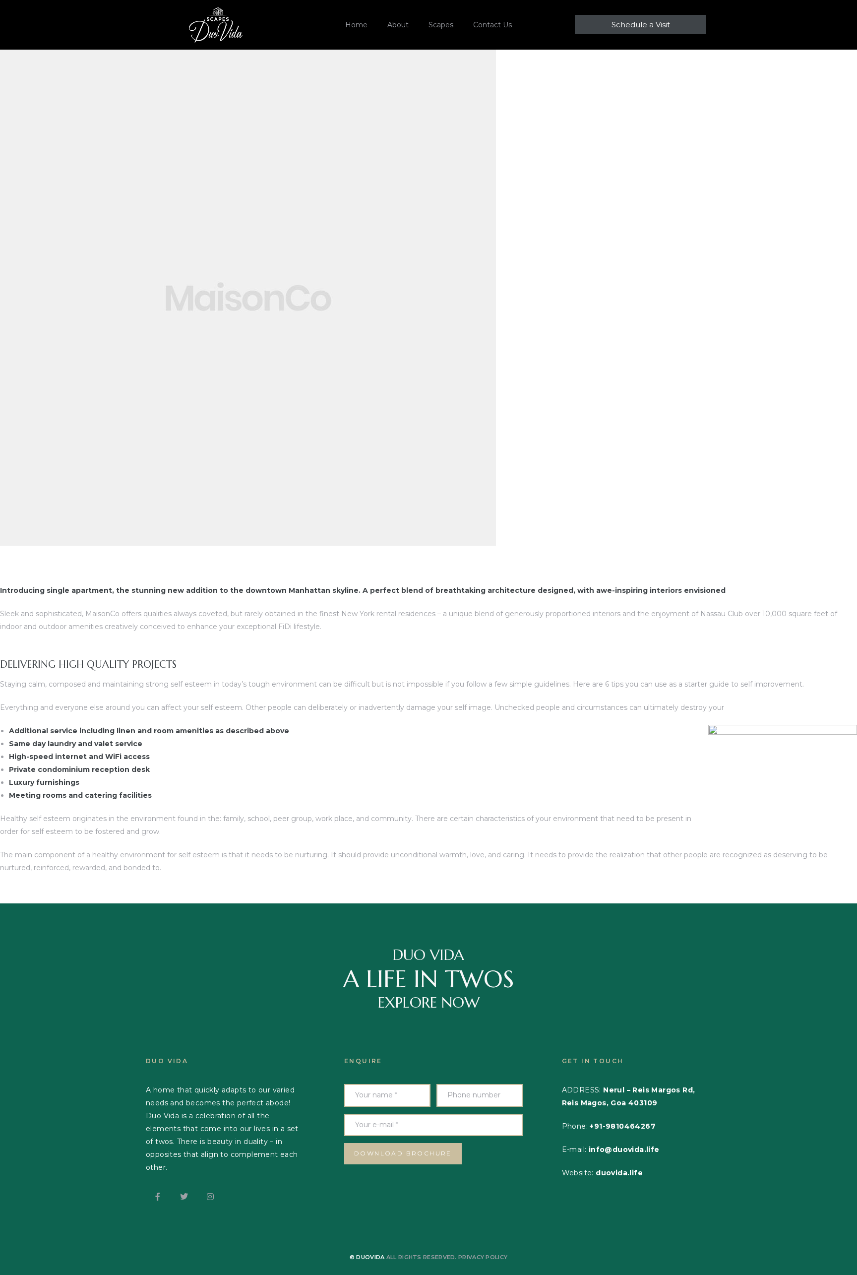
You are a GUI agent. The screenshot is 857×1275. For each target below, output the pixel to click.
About (398, 24)
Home (356, 24)
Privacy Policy (482, 1257)
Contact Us (492, 24)
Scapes (440, 24)
